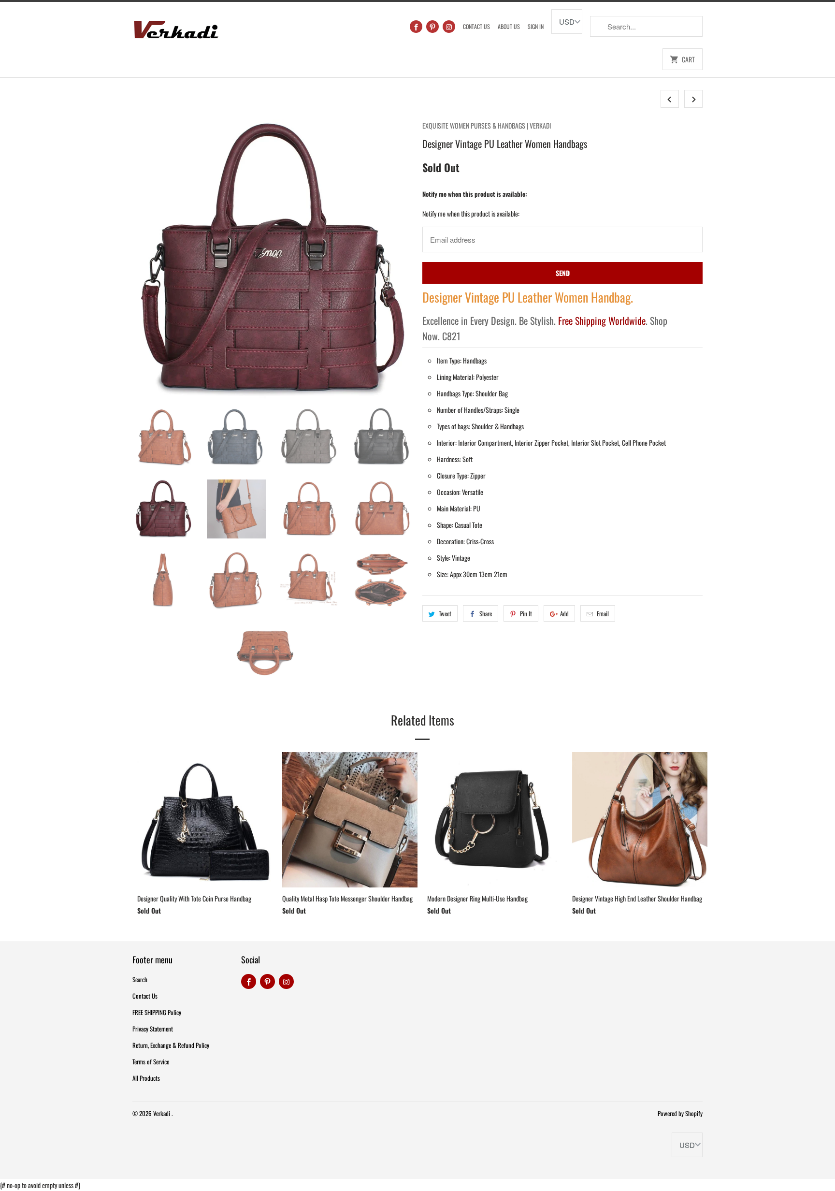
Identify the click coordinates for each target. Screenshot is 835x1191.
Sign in (536, 26)
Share (485, 613)
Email (603, 613)
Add (564, 613)
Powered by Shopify (680, 1113)
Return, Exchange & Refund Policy (170, 1045)
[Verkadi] (175, 27)
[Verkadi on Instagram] (449, 26)
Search (139, 979)
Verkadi (162, 1113)
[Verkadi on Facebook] (416, 26)
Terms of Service (150, 1061)
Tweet (445, 613)
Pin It (526, 613)
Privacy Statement (152, 1028)
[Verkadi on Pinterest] (432, 26)
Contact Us (476, 26)
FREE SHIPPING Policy (156, 1012)
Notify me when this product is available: (474, 194)
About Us (509, 26)
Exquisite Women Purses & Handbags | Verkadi (486, 125)
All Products (146, 1078)
